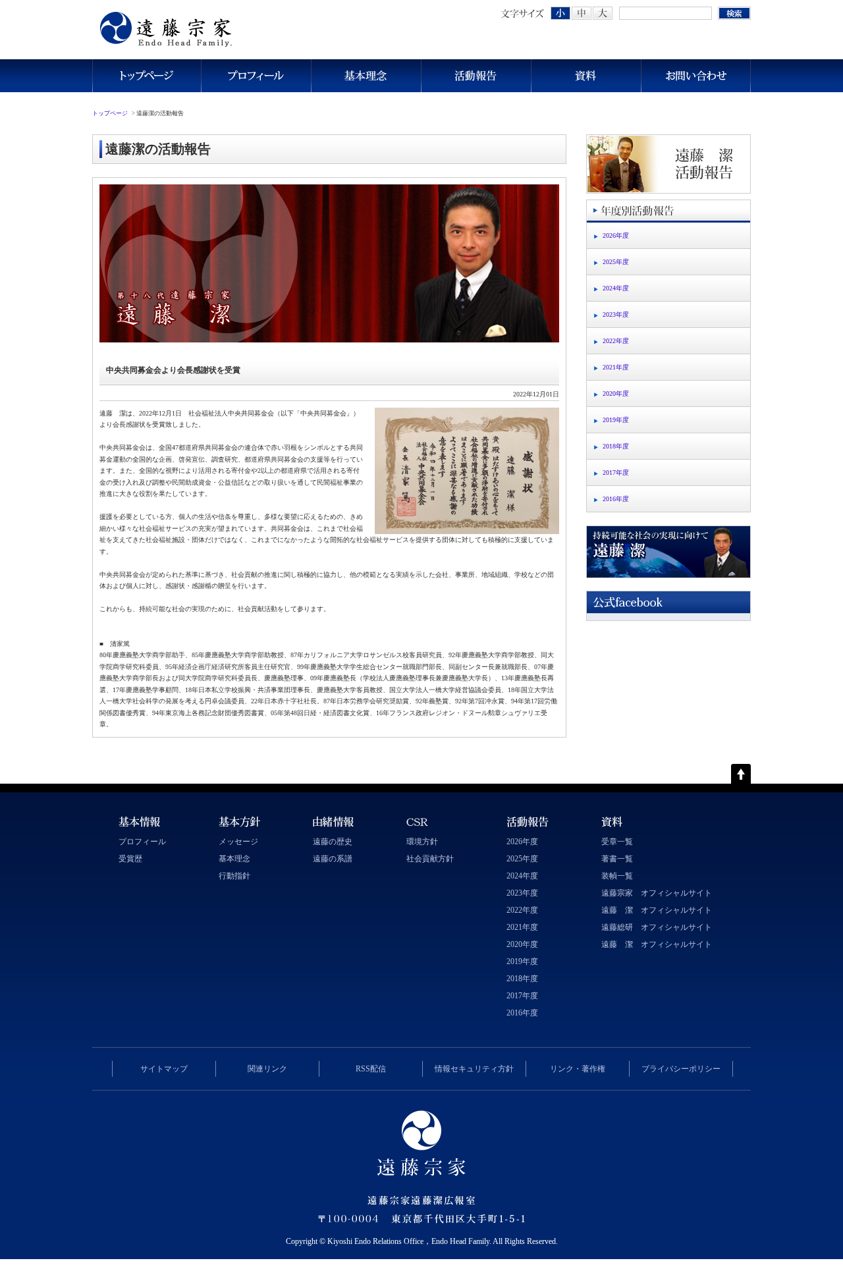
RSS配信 (371, 1068)
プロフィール (256, 75)
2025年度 (616, 261)
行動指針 (234, 875)
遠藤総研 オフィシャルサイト (656, 927)
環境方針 (422, 841)
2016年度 (616, 498)
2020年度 (616, 393)
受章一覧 (617, 841)
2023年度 (616, 314)
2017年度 (616, 472)
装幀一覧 (617, 875)
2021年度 (616, 367)
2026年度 (616, 235)
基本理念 (366, 75)
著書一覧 (617, 858)
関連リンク (267, 1068)
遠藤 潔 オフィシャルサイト (656, 910)
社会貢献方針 (430, 858)
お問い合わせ (696, 75)
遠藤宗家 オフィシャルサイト (656, 893)
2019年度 (616, 419)
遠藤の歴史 (332, 841)
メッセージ (238, 841)
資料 (586, 75)
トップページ (146, 75)
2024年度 (616, 288)
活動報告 (476, 75)
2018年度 (616, 446)
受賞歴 (130, 858)
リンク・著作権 (577, 1068)
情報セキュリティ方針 (474, 1068)
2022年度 (616, 340)
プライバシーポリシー (681, 1068)
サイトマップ (164, 1068)
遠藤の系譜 (332, 858)
